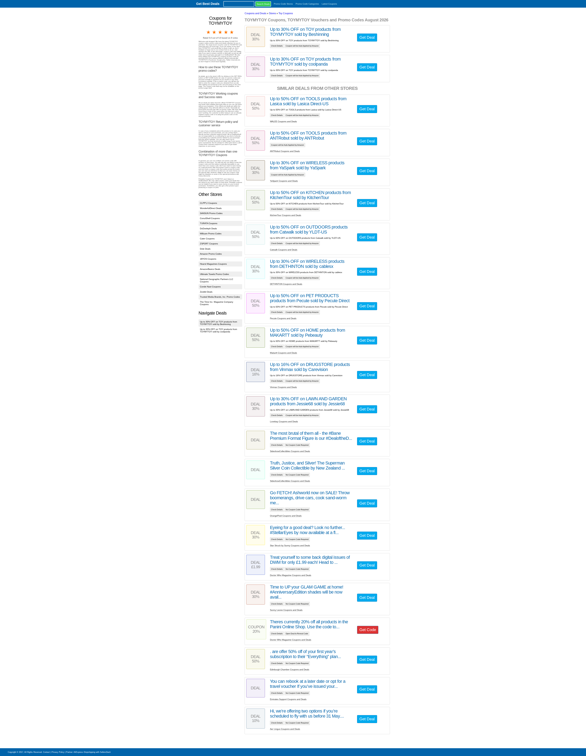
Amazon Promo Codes (211, 254)
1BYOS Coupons (208, 259)
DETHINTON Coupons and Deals (286, 284)
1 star (209, 32)
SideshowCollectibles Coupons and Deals (290, 451)
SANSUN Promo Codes (211, 213)
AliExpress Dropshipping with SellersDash (92, 752)
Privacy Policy (58, 752)
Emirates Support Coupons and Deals (288, 699)
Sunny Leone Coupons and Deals (286, 610)
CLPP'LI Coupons (208, 203)
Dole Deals (205, 249)
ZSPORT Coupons (209, 243)
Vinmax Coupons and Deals (283, 387)
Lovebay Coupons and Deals (284, 421)
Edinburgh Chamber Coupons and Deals (289, 669)
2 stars (214, 32)
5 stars (232, 32)
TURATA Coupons (208, 223)
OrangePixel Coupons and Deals (286, 516)
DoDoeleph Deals (208, 228)
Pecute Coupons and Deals (283, 318)
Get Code (367, 630)
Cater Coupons (207, 238)
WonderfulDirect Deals (211, 208)
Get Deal (367, 37)
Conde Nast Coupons (210, 286)
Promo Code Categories (307, 4)
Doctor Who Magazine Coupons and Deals (290, 575)
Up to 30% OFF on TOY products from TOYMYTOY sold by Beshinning (218, 322)
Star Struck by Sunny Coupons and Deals (290, 545)
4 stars (226, 32)
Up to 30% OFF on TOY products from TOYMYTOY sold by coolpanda (218, 330)
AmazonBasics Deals (210, 269)
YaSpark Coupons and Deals (284, 181)
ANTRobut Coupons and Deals (285, 151)
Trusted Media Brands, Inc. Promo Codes (220, 297)
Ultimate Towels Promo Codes (214, 274)
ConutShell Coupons (210, 218)
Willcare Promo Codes (210, 233)
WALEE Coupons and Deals (283, 121)
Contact (46, 752)
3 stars (220, 32)
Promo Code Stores (283, 4)
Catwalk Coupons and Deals (283, 249)
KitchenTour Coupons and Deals (285, 215)
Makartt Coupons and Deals (283, 353)
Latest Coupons (329, 4)
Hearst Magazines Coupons (213, 264)
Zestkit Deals (206, 292)
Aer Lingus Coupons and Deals (285, 729)
